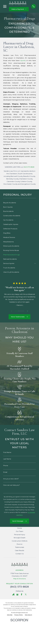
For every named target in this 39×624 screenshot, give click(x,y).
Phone (5, 465)
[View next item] (27, 311)
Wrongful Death (19, 538)
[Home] (17, 3)
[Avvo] (13, 594)
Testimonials (19, 547)
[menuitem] (19, 203)
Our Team (19, 531)
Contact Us (20, 554)
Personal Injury (19, 534)
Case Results (19, 550)
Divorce (19, 544)
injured (22, 60)
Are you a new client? (11, 478)
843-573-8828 (29, 167)
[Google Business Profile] (17, 594)
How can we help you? (11, 485)
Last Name (7, 459)
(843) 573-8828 (19, 586)
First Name (7, 452)
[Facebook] (22, 594)
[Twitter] (26, 594)
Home (19, 528)
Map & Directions (19, 579)
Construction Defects (19, 541)
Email (5, 472)
